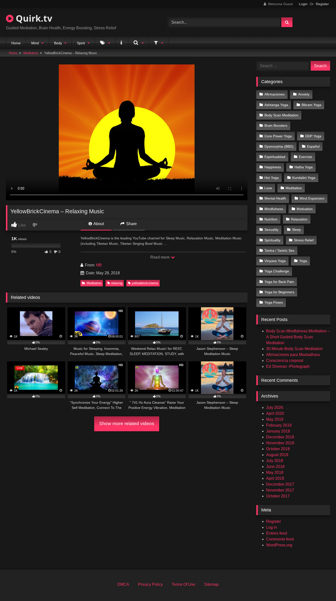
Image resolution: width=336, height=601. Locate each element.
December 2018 (280, 437)
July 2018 (274, 461)
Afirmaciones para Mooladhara (293, 355)
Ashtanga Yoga (276, 105)
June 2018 (275, 466)
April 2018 (275, 478)
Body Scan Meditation (281, 115)
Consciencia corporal (284, 360)
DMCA (123, 584)
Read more (160, 257)
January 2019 (278, 431)
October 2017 (278, 496)
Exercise (305, 157)
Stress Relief (304, 240)
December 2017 (280, 484)
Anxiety (303, 94)
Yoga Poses (273, 302)
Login (303, 4)
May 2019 (274, 419)
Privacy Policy (150, 584)
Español (313, 146)
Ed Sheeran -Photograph (288, 366)
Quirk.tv (33, 18)
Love (268, 188)
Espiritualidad (274, 157)
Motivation (305, 209)
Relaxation (299, 219)
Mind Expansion (312, 198)
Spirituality (272, 240)
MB (99, 265)
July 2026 (274, 407)
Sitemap (211, 584)
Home (16, 43)
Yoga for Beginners (279, 292)
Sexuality (271, 229)
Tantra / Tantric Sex (279, 250)
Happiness (272, 167)
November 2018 (280, 443)
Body (58, 43)
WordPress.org (279, 545)
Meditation (30, 53)
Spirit (81, 43)
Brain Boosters (275, 125)
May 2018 (274, 472)
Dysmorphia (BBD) (278, 146)
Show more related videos (126, 423)
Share (131, 224)
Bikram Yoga (311, 105)
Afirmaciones (274, 94)
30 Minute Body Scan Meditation (294, 349)
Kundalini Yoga (303, 178)
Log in (271, 527)
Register (322, 4)
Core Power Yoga (278, 136)
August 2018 (277, 455)
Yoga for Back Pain (279, 282)
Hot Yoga (271, 178)
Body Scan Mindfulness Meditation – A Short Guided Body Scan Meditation (298, 337)
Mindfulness (273, 209)
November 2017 (280, 490)
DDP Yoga (313, 136)
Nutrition (270, 219)
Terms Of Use (183, 584)
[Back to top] (320, 586)
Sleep (296, 229)
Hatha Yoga (303, 167)
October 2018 (278, 449)
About (98, 224)
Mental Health (275, 198)
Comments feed (280, 539)
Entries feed (276, 533)
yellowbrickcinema (145, 283)
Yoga (303, 261)
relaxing (116, 283)
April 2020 (275, 413)
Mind (35, 43)
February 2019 (279, 425)
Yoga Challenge (276, 271)
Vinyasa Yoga (275, 261)
